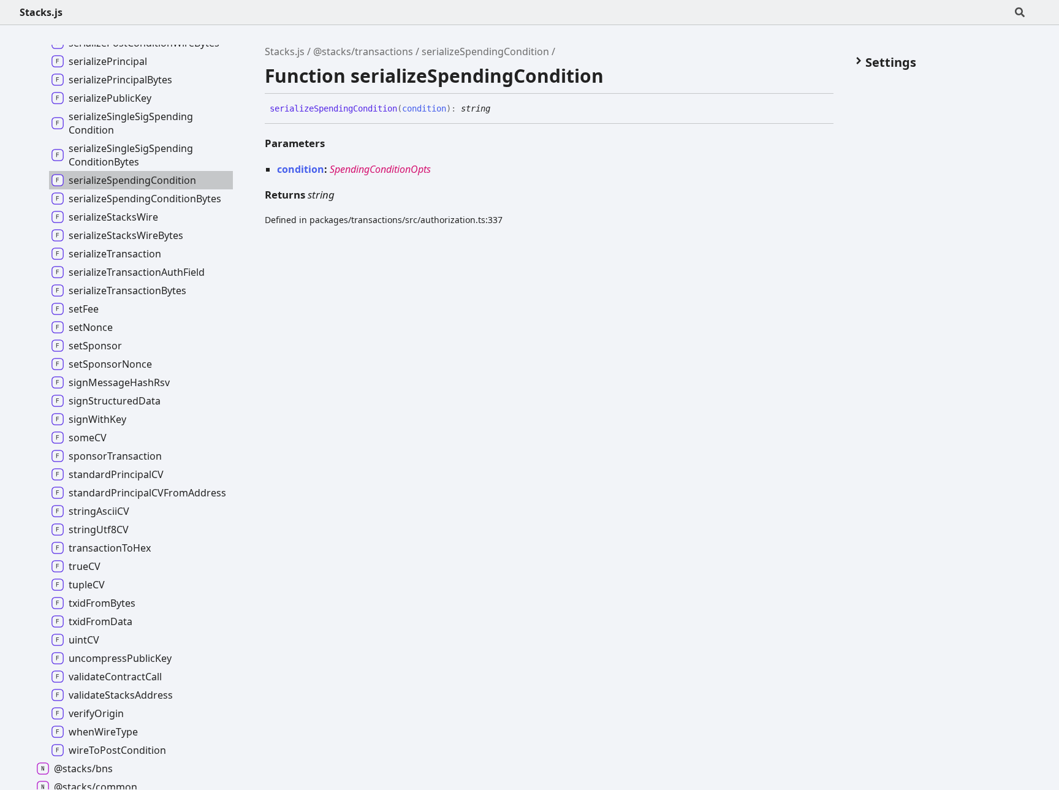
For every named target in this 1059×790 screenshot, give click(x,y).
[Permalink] (499, 109)
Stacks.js (41, 12)
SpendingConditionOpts (380, 169)
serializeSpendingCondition (485, 51)
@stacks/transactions (363, 51)
